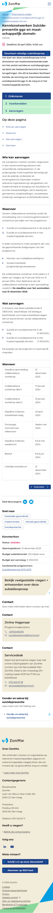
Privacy (5, 894)
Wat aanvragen (14, 139)
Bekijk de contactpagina (17, 832)
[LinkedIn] (4, 846)
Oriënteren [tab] (14, 96)
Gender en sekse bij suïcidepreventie (17, 716)
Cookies (6, 887)
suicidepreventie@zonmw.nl (24, 635)
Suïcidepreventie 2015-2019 (16, 569)
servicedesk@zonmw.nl (21, 685)
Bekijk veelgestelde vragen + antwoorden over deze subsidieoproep (26, 584)
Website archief (10, 897)
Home (5, 14)
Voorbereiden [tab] (16, 103)
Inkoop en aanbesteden (14, 908)
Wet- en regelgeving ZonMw (16, 901)
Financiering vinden (22, 14)
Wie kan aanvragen (16, 127)
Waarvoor (11, 133)
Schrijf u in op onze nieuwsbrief (25, 862)
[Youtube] (12, 846)
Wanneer (11, 145)
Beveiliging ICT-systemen (14, 904)
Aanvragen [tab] (14, 110)
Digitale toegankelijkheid (14, 890)
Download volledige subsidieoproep (24, 53)
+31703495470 (16, 631)
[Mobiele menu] (49, 4)
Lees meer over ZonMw (16, 772)
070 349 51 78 (16, 682)
